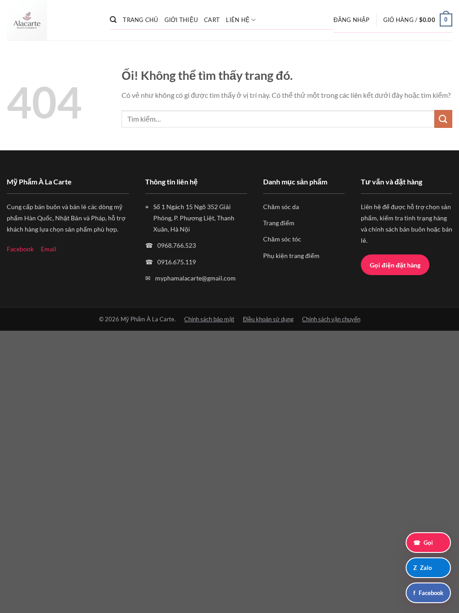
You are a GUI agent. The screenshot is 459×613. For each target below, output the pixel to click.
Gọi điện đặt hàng (395, 265)
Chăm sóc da (281, 206)
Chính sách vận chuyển (331, 319)
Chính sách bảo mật (209, 319)
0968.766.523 (176, 245)
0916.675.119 (176, 262)
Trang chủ (140, 19)
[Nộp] (443, 118)
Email (48, 249)
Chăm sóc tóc (282, 239)
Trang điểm (278, 223)
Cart (212, 19)
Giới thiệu (181, 19)
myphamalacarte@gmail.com (195, 278)
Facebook (20, 249)
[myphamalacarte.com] (51, 20)
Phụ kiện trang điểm (291, 255)
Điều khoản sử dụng (268, 319)
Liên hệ (238, 19)
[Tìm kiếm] (113, 19)
